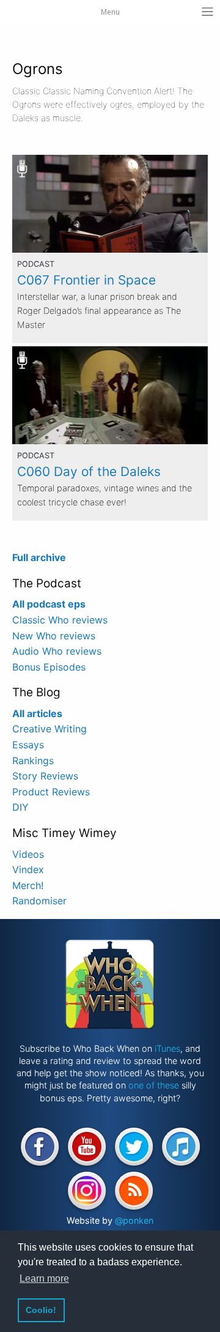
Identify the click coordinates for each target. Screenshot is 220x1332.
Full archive (39, 557)
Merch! (27, 885)
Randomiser (39, 901)
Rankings (33, 760)
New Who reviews (53, 636)
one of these (153, 1085)
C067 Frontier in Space (86, 280)
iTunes (167, 1048)
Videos (28, 854)
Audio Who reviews (56, 651)
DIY (20, 807)
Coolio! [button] (41, 1310)
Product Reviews (51, 792)
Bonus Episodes (49, 667)
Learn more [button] (44, 1278)
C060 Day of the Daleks (89, 471)
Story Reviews (45, 776)
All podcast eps (49, 604)
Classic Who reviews (60, 620)
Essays (28, 745)
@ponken (134, 1220)
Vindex (28, 869)
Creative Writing (49, 729)
